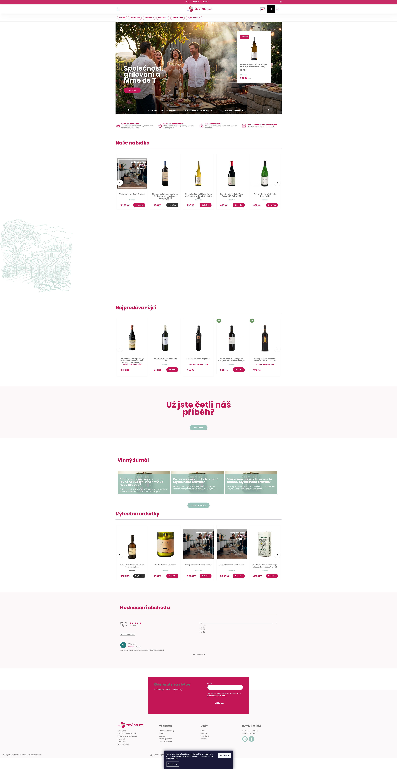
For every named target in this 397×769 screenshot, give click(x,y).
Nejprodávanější (194, 18)
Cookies (162, 736)
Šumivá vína (162, 18)
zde (176, 758)
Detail (139, 371)
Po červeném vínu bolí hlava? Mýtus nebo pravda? (195, 480)
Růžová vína (149, 18)
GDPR (161, 733)
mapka (121, 739)
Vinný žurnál (205, 736)
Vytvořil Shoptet (159, 755)
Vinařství (204, 739)
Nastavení (172, 764)
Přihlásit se (219, 703)
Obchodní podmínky (166, 731)
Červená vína (135, 18)
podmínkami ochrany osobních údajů (224, 694)
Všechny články (198, 505)
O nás (203, 731)
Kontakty (204, 733)
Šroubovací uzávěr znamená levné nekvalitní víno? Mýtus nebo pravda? (142, 482)
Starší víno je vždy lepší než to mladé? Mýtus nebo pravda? (249, 480)
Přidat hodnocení (127, 634)
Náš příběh (198, 427)
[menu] (118, 8)
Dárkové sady (177, 18)
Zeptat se (172, 205)
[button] (128, 110)
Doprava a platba (165, 742)
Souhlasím (224, 755)
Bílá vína (122, 18)
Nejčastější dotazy (165, 739)
